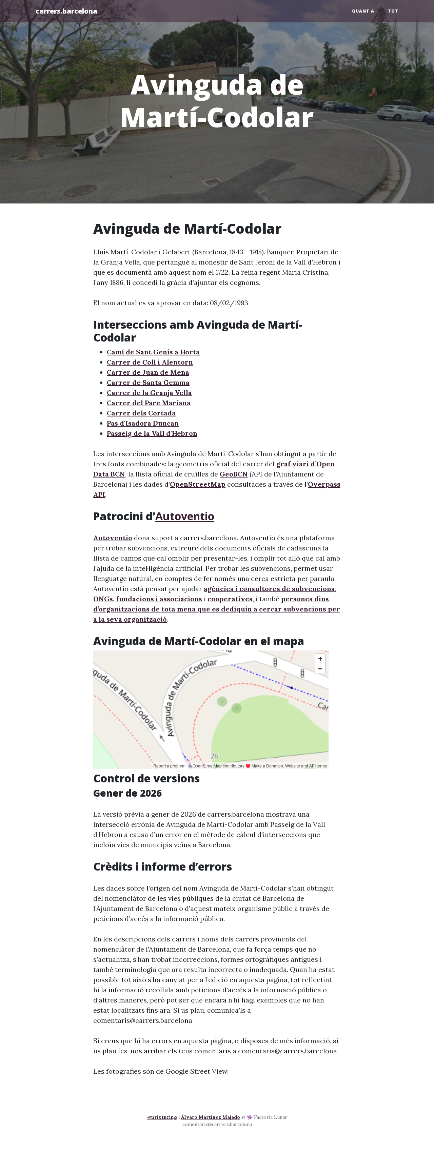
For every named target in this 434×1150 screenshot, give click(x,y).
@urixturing (162, 1117)
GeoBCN (234, 474)
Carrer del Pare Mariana (149, 402)
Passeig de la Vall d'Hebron (152, 433)
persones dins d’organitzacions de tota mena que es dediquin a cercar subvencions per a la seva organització (216, 609)
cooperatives (230, 599)
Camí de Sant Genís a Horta (153, 352)
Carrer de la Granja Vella (149, 392)
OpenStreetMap (197, 484)
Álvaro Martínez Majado (210, 1117)
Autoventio (184, 516)
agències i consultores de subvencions (269, 588)
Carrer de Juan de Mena (148, 372)
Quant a (363, 11)
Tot (393, 11)
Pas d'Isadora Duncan (143, 423)
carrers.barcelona (66, 11)
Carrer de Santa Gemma (148, 382)
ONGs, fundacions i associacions (147, 599)
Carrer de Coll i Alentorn (150, 362)
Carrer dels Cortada (141, 413)
